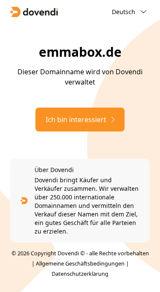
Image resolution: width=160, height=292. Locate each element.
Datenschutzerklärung (80, 273)
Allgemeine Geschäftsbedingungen (80, 263)
